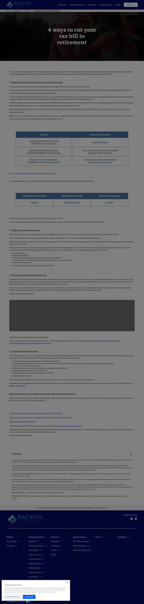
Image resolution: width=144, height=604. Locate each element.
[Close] (67, 582)
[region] (36, 590)
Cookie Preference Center (13, 597)
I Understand (29, 597)
